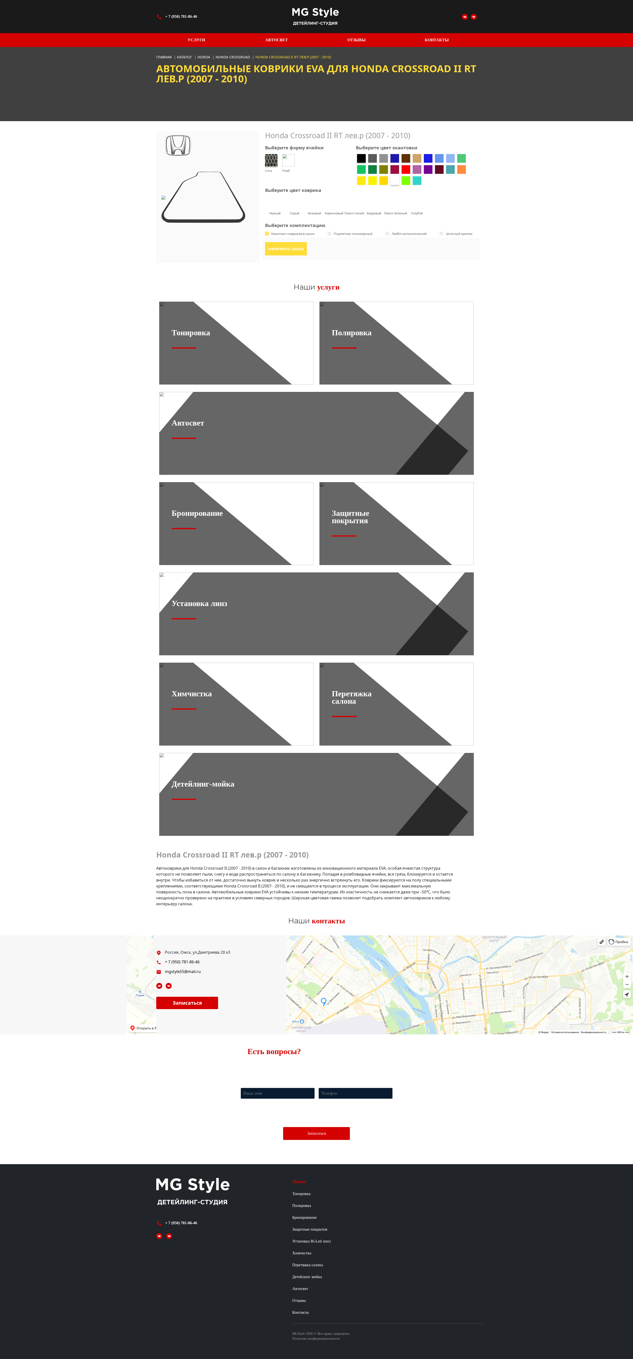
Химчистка (301, 1253)
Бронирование (304, 1217)
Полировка (301, 1205)
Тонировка (301, 1194)
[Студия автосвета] (465, 16)
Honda (204, 57)
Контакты (437, 40)
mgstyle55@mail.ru (183, 971)
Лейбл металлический (409, 234)
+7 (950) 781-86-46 (319, 1065)
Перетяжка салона (307, 1265)
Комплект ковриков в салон (293, 234)
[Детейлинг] (474, 16)
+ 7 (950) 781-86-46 (181, 16)
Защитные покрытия (309, 1229)
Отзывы (356, 40)
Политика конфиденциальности (316, 1338)
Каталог (185, 57)
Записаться (187, 1002)
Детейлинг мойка (307, 1277)
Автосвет (276, 40)
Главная (164, 57)
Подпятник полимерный (353, 234)
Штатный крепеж (459, 234)
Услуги (196, 40)
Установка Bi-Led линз (311, 1241)
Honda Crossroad (233, 57)
